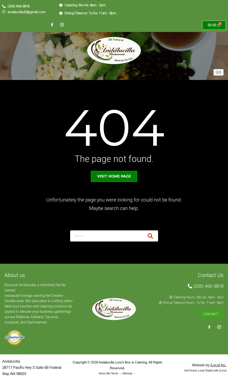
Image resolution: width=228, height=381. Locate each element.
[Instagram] (62, 25)
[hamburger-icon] (219, 72)
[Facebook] (52, 25)
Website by (209, 365)
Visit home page (114, 176)
